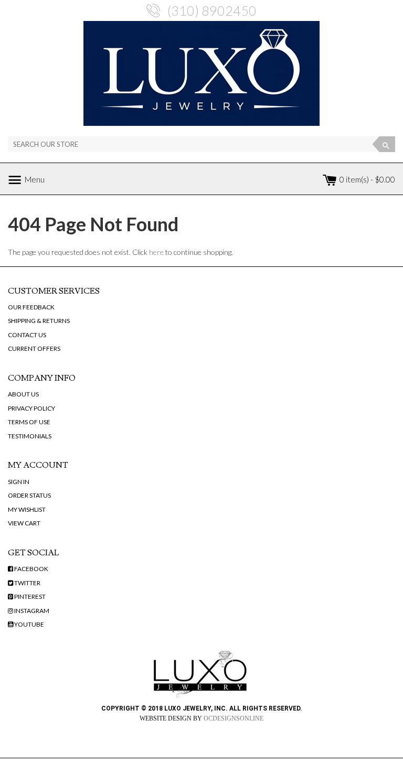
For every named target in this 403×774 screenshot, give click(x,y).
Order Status (29, 495)
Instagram (31, 611)
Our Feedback (31, 307)
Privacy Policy (31, 408)
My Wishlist (27, 509)
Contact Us (27, 335)
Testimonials (29, 436)
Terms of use (29, 422)
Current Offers (34, 348)
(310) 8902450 (212, 10)
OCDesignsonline (233, 718)
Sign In (18, 482)
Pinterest (29, 596)
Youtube (28, 624)
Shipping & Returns (39, 321)
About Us (23, 394)
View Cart (24, 523)
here (156, 252)
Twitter (26, 583)
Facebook (30, 569)
